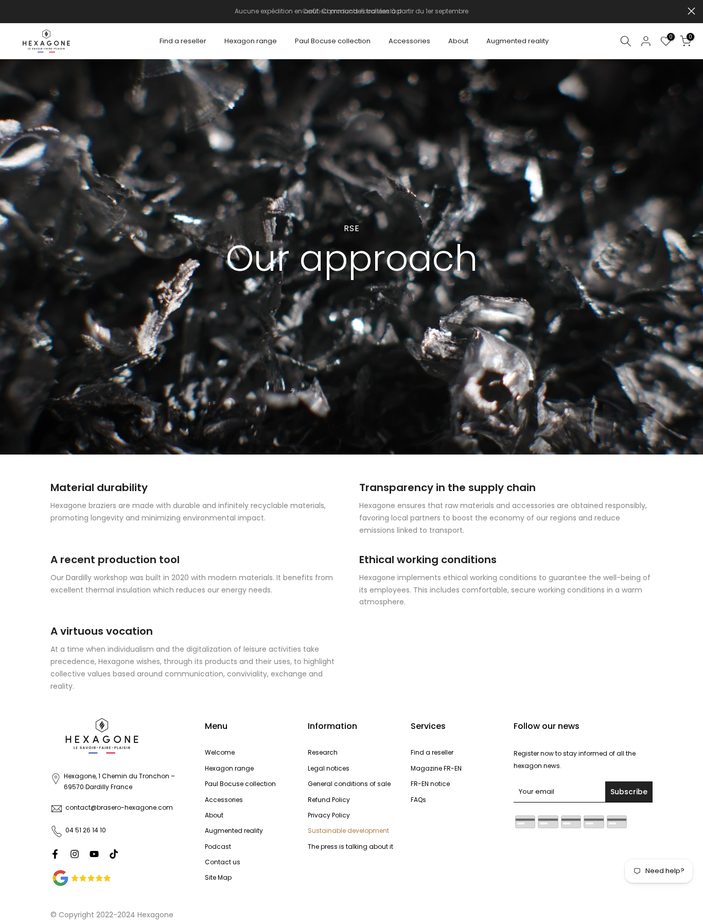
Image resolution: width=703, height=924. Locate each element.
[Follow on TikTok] (113, 854)
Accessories (409, 41)
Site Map (218, 877)
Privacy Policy (329, 815)
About (458, 41)
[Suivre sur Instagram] (74, 854)
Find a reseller (183, 41)
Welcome (220, 752)
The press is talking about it (350, 846)
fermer (11, 11)
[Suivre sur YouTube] (94, 854)
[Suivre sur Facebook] (55, 854)
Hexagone (155, 915)
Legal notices (328, 768)
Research (323, 752)
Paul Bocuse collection (333, 41)
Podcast (218, 846)
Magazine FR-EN (436, 768)
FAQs (418, 799)
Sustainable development (348, 830)
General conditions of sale (349, 783)
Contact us (222, 862)
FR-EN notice (430, 783)
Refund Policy (329, 799)
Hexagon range (250, 41)
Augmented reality (517, 41)
